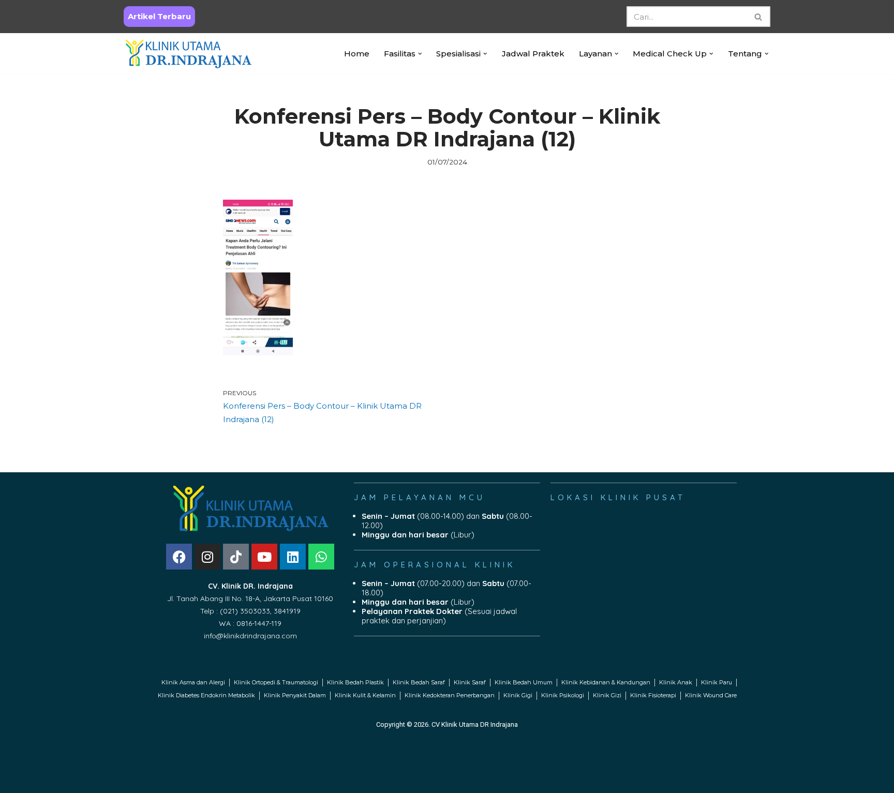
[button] (420, 54)
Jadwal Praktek (533, 53)
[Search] (758, 16)
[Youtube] (264, 557)
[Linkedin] (293, 557)
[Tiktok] (236, 557)
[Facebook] (179, 557)
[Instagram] (207, 557)
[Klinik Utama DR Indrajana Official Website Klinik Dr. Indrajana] (188, 53)
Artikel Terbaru (159, 16)
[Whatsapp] (321, 557)
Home (356, 53)
